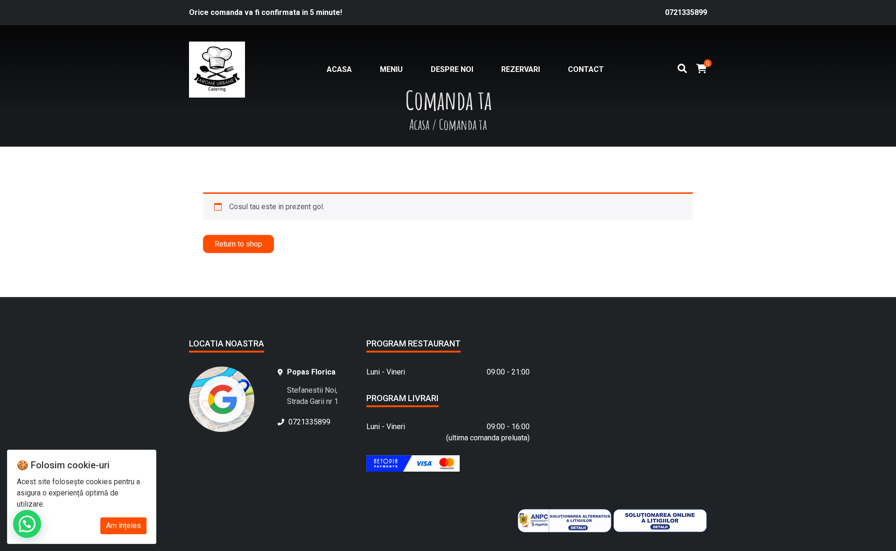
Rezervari (520, 69)
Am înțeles (123, 525)
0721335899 (686, 12)
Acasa (339, 69)
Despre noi (452, 69)
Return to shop (238, 244)
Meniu (391, 69)
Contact (586, 69)
